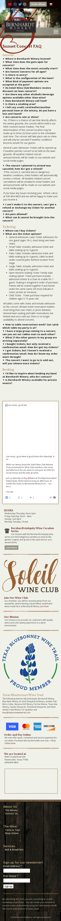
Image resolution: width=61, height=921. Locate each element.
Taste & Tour (12, 829)
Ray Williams (29, 478)
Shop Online (12, 833)
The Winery (11, 810)
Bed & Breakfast (14, 849)
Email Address (12, 866)
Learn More (11, 547)
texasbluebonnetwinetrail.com (16, 712)
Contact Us (11, 813)
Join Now (44, 606)
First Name (10, 875)
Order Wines (38, 4)
